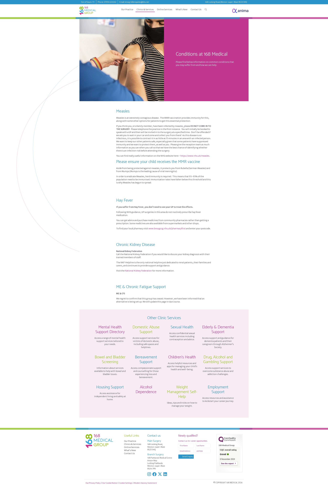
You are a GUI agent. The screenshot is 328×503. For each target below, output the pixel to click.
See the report (227, 463)
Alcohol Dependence (146, 389)
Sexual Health (182, 327)
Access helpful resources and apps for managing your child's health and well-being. (182, 366)
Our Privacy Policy (93, 483)
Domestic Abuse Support (146, 329)
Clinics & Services (145, 9)
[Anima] (240, 10)
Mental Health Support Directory (110, 329)
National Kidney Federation (138, 270)
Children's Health (182, 357)
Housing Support (110, 387)
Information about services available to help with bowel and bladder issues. (110, 371)
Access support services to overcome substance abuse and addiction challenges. (218, 371)
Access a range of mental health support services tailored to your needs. (110, 341)
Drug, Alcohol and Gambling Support (218, 359)
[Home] (87, 11)
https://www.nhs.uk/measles (194, 156)
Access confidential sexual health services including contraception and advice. (182, 336)
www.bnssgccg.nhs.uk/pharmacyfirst (167, 228)
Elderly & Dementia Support (218, 329)
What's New (181, 9)
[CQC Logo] (227, 441)
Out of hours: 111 (88, 2)
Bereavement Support (146, 359)
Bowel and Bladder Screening (110, 359)
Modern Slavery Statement (145, 483)
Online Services (164, 9)
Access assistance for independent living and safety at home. (110, 396)
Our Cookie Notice (109, 483)
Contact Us (196, 9)
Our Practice (127, 9)
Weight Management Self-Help (182, 392)
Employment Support (218, 389)
